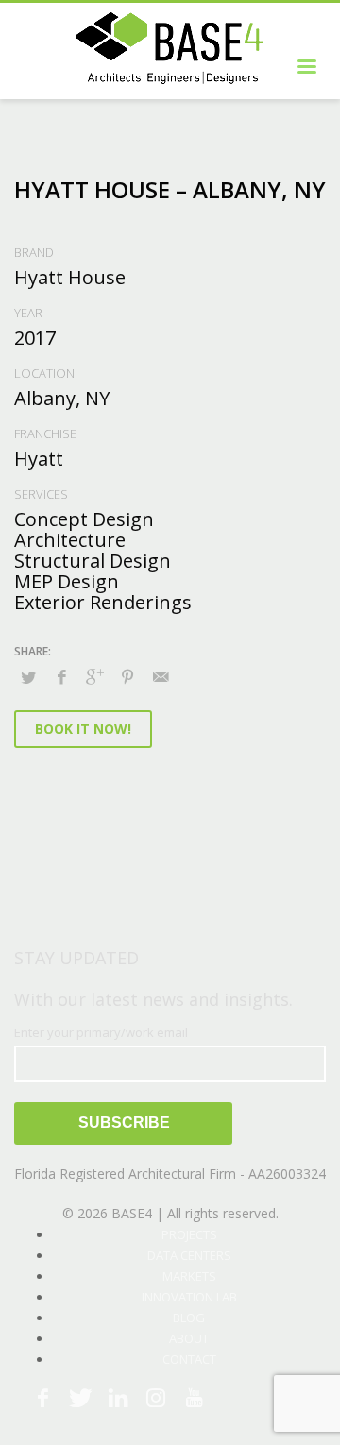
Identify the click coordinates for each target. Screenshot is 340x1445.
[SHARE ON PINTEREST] (127, 676)
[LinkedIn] (118, 1398)
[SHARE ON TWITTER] (28, 677)
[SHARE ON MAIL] (160, 676)
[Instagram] (156, 1398)
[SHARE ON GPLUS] (94, 676)
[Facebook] (42, 1398)
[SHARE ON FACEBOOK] (61, 676)
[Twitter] (80, 1398)
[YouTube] (193, 1398)
